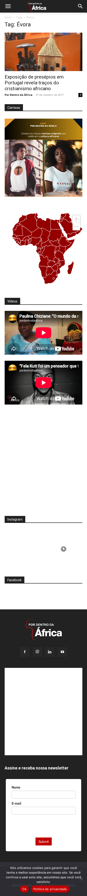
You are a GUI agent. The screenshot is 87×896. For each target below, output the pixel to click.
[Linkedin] (50, 652)
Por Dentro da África (18, 94)
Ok (24, 889)
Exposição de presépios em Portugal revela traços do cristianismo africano (34, 82)
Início (8, 17)
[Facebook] (24, 652)
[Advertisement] (43, 463)
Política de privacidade (50, 889)
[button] (7, 6)
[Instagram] (37, 651)
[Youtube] (62, 652)
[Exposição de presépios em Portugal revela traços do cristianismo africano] (43, 52)
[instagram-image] (23, 548)
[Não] (81, 879)
